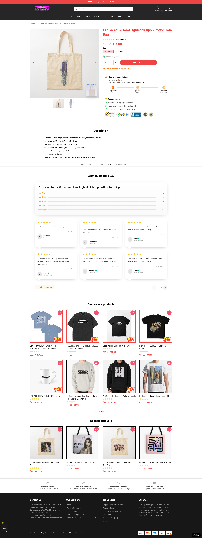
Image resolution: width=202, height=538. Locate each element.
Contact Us (107, 515)
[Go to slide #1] (58, 103)
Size (104, 48)
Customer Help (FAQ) (110, 518)
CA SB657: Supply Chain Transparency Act (82, 518)
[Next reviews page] (165, 287)
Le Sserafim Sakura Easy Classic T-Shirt (155, 396)
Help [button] (197, 535)
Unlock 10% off (5, 527)
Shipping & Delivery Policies (113, 505)
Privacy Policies (72, 511)
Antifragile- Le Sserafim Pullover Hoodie (119, 396)
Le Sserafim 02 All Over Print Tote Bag (155, 462)
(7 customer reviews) (120, 39)
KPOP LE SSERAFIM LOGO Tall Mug (45, 396)
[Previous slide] (33, 63)
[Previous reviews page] (154, 287)
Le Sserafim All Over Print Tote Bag (80, 462)
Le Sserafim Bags (67, 24)
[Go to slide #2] (70, 103)
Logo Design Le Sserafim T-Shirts (116, 346)
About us (70, 505)
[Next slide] (95, 63)
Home (32, 24)
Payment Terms (108, 508)
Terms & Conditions (74, 508)
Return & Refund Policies (112, 511)
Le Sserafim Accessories (48, 24)
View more (101, 411)
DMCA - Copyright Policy (75, 515)
